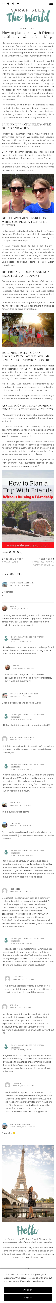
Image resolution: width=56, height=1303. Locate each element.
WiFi (26, 305)
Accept (28, 1290)
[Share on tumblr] (21, 552)
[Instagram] (3, 3)
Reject (28, 1297)
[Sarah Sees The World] (28, 16)
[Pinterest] (8, 3)
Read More (38, 1281)
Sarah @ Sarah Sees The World (27, 637)
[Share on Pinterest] (18, 552)
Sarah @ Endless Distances (24, 694)
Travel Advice (28, 28)
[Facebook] (13, 3)
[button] (52, 3)
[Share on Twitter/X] (14, 552)
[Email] (18, 3)
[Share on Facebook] (10, 552)
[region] (28, 1286)
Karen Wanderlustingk (22, 737)
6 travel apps (12, 560)
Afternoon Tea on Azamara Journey (43, 562)
